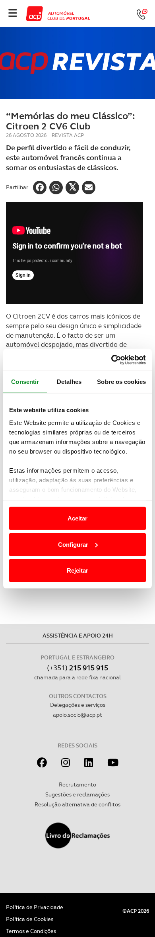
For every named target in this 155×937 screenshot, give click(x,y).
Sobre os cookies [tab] (121, 381)
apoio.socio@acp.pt (77, 714)
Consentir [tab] (25, 381)
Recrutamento (77, 784)
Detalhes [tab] (69, 381)
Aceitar (77, 518)
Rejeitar (77, 570)
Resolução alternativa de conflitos (77, 804)
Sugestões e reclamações (77, 794)
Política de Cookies (29, 919)
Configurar (73, 544)
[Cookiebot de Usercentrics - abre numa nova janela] (111, 359)
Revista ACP (68, 135)
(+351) (77, 667)
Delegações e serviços (77, 704)
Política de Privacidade (34, 907)
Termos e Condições (31, 931)
